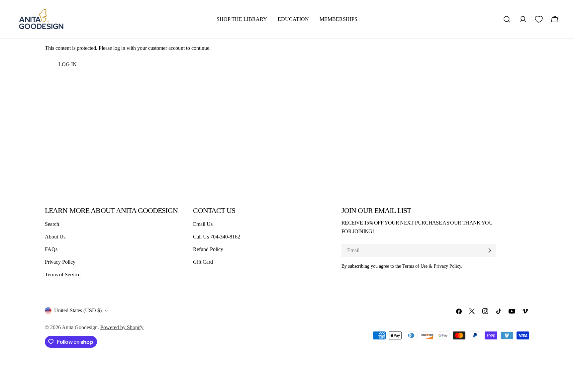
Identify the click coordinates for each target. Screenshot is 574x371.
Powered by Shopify (122, 327)
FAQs (51, 249)
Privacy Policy (60, 262)
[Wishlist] (538, 19)
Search (52, 224)
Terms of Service (62, 274)
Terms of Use (415, 266)
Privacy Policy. (448, 266)
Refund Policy (208, 249)
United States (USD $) (78, 310)
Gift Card (203, 262)
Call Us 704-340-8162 (216, 236)
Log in (67, 64)
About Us (55, 236)
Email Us (203, 224)
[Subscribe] (489, 250)
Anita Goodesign (80, 327)
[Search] (507, 19)
